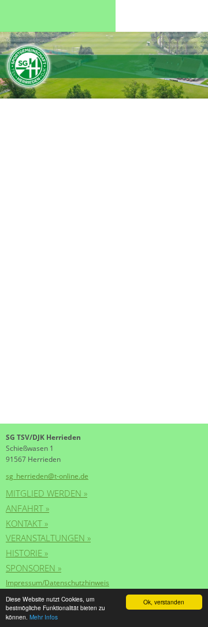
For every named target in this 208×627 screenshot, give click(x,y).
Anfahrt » (27, 508)
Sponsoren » (33, 568)
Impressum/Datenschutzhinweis (57, 583)
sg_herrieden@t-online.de (47, 476)
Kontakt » (27, 523)
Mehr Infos (43, 617)
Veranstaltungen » (48, 538)
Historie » (27, 553)
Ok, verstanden (163, 601)
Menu (29, 16)
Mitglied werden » (46, 493)
